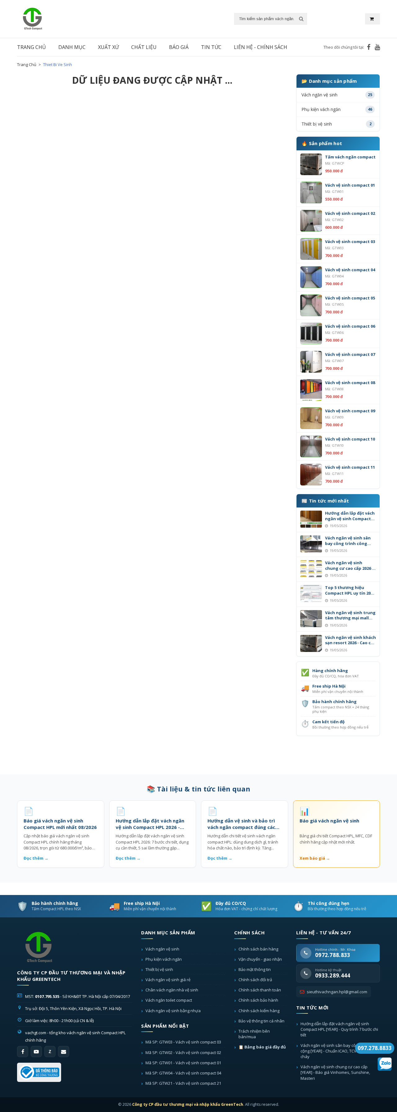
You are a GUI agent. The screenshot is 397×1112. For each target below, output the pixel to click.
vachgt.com (35, 1032)
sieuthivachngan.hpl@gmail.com (337, 992)
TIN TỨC (211, 47)
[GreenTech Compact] (38, 947)
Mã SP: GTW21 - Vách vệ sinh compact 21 (183, 1083)
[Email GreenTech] (63, 1051)
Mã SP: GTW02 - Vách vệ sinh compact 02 (183, 1052)
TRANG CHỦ (31, 47)
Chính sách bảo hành (258, 1000)
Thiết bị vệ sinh (159, 969)
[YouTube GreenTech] (377, 47)
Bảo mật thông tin (255, 969)
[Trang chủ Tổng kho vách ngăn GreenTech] (32, 18)
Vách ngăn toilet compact (168, 1000)
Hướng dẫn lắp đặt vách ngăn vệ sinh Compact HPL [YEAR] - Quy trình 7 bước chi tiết (339, 1029)
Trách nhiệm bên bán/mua (254, 1033)
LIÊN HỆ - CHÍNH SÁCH (260, 47)
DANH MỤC (72, 47)
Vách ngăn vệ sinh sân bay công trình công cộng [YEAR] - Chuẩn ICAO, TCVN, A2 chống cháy (340, 1051)
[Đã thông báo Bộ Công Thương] (39, 1072)
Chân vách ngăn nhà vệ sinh (171, 990)
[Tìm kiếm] (301, 19)
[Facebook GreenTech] (368, 47)
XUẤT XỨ (108, 47)
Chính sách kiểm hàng (259, 1010)
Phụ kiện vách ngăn (163, 959)
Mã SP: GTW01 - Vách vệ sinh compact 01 (183, 1062)
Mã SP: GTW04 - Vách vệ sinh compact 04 (183, 1073)
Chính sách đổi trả (255, 979)
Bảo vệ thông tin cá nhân (261, 1021)
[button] (372, 18)
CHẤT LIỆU (144, 47)
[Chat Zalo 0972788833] (384, 1063)
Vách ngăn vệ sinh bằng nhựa (173, 1010)
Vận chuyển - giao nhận (260, 959)
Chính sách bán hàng (258, 949)
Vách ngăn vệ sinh (162, 949)
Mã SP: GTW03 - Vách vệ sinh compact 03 (183, 1042)
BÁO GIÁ (179, 47)
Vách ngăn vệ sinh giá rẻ (167, 979)
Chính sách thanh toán (260, 990)
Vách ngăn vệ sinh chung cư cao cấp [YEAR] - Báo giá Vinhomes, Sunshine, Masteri (335, 1072)
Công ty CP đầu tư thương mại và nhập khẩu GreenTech (187, 1104)
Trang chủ (26, 64)
